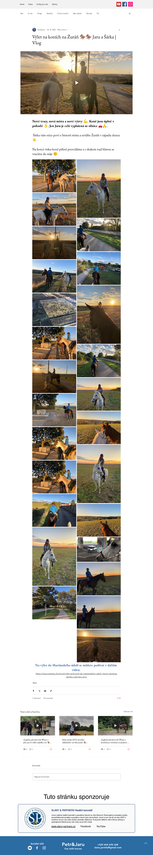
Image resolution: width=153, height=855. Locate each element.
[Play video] (76, 82)
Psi (98, 13)
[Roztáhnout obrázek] (54, 175)
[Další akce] (119, 29)
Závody (89, 13)
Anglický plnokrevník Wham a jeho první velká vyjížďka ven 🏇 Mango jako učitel (36, 741)
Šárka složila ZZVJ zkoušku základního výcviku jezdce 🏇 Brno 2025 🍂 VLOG (74, 741)
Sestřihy (50, 13)
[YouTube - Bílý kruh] (30, 848)
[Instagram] (130, 4)
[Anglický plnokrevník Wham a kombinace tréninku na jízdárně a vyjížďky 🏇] (115, 725)
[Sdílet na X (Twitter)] (39, 691)
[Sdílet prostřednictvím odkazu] (51, 691)
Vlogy (39, 13)
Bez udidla (77, 13)
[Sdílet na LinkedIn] (45, 691)
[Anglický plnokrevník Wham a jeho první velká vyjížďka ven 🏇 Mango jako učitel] (37, 725)
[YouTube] (118, 4)
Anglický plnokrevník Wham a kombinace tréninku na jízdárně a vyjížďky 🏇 (114, 741)
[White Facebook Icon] (37, 848)
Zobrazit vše (128, 711)
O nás (30, 13)
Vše (21, 13)
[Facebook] (124, 4)
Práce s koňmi (62, 13)
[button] (129, 13)
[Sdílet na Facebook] (33, 691)
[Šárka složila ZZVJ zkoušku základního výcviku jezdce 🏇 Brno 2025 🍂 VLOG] (76, 725)
